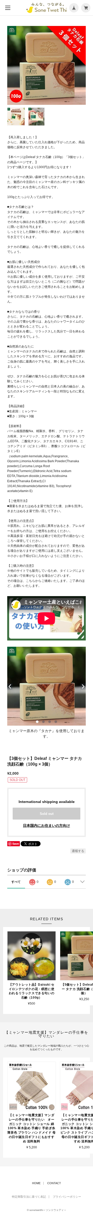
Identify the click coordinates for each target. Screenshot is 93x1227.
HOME (36, 1183)
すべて (16, 882)
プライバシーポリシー (67, 1196)
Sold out (46, 814)
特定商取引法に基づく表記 (29, 1196)
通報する (78, 851)
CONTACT (54, 1183)
